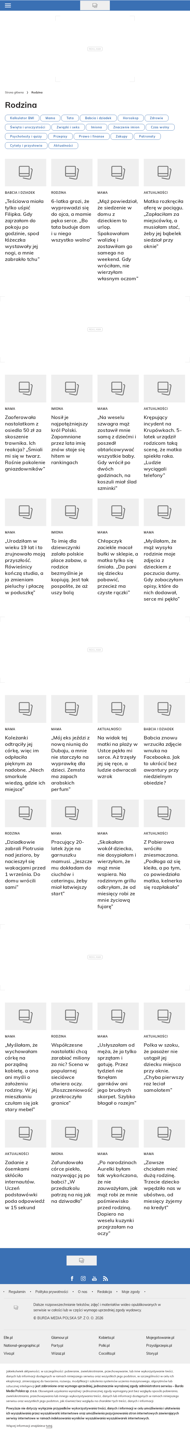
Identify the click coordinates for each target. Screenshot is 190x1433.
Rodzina (58, 193)
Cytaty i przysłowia (26, 145)
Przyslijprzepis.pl (159, 1345)
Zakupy (122, 136)
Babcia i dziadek (98, 118)
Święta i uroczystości (27, 127)
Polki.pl (104, 1345)
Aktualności (63, 145)
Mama (50, 118)
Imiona (96, 127)
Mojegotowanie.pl (160, 1337)
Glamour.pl (59, 1337)
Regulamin (17, 1291)
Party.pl (57, 1345)
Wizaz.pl (58, 1353)
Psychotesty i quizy (26, 136)
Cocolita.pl (107, 1353)
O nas (82, 1291)
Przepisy (60, 136)
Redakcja (104, 1291)
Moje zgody (131, 1291)
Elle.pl (8, 1337)
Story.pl (152, 1353)
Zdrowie (156, 118)
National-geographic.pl (21, 1345)
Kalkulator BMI (22, 118)
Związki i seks (68, 127)
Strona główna (14, 92)
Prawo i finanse (91, 136)
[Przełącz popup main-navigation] (7, 5)
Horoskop (131, 118)
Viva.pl (9, 1353)
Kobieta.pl (106, 1337)
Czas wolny (160, 127)
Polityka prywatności (51, 1291)
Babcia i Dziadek (20, 193)
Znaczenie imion (126, 127)
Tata (70, 118)
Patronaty (147, 136)
